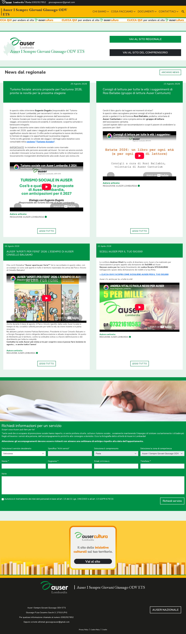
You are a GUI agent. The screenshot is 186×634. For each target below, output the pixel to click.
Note (4, 473)
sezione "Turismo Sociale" (41, 141)
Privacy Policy (83, 630)
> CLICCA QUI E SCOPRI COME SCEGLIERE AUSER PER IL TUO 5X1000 (134, 274)
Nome (5, 461)
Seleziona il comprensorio (106, 448)
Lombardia (18, 2)
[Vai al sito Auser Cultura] (93, 548)
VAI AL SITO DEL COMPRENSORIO (145, 52)
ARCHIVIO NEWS (170, 72)
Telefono (145, 461)
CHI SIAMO (99, 11)
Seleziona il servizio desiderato (16, 448)
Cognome (53, 461)
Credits (104, 630)
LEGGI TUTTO (46, 231)
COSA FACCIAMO (122, 11)
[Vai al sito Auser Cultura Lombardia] (93, 20)
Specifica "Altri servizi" (58, 448)
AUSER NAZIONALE (165, 610)
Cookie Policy (95, 630)
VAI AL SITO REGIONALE (145, 39)
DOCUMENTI (146, 11)
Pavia (28, 2)
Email (101, 461)
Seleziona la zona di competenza (156, 448)
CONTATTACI (167, 11)
